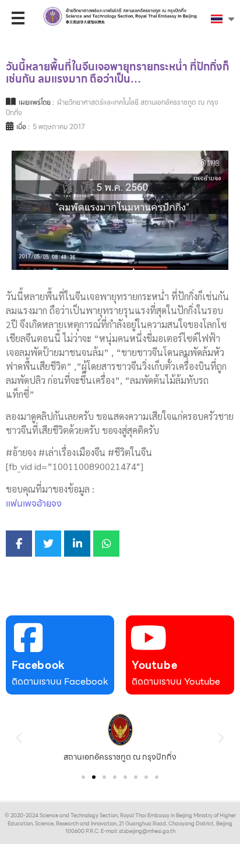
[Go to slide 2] (94, 777)
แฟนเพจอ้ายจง (34, 503)
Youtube (154, 665)
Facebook (38, 665)
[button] (19, 738)
